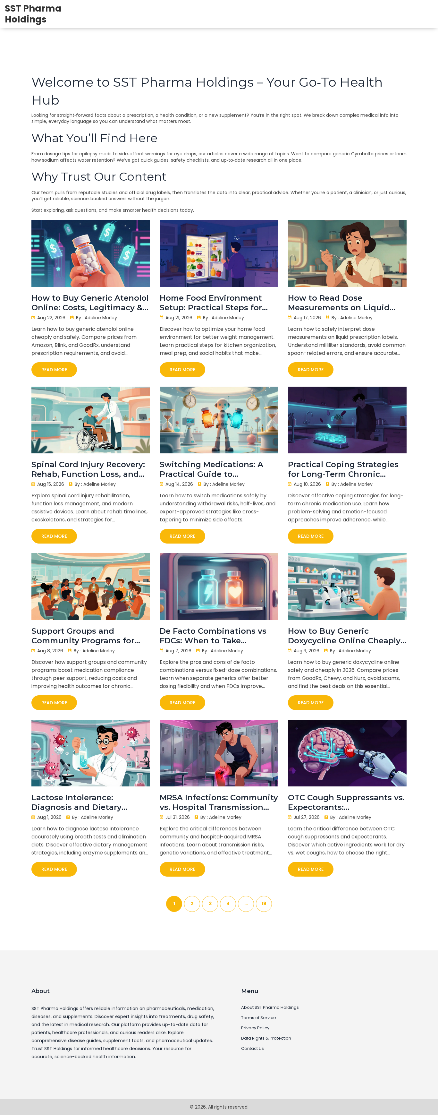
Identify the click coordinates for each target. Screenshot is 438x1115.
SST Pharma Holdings (33, 14)
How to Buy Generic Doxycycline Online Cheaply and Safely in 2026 (344, 636)
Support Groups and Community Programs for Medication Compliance (82, 636)
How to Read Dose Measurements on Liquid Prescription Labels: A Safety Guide (346, 303)
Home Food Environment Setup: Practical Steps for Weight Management (211, 303)
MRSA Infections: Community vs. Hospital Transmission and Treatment (219, 802)
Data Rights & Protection (266, 1038)
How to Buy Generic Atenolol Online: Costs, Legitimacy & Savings (90, 303)
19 (264, 903)
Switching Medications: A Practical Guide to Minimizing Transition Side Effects (214, 469)
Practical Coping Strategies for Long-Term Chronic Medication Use (343, 469)
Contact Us (252, 1048)
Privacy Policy (255, 1028)
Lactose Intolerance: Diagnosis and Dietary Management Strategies (80, 802)
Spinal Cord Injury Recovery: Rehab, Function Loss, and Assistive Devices (88, 469)
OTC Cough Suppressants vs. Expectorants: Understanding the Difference (346, 802)
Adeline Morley (101, 317)
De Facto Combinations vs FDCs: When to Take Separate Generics (213, 636)
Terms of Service (258, 1017)
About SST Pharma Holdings (270, 1007)
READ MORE (54, 369)
